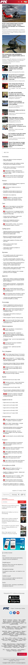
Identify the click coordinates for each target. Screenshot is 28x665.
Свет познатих (20, 632)
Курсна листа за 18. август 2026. (10, 410)
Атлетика (17, 627)
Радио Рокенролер (12, 646)
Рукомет (4, 627)
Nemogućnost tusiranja (8, 569)
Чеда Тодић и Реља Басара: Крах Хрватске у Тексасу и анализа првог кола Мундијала (13, 461)
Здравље (5, 633)
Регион (4, 180)
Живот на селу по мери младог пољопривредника (10, 244)
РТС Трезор (12, 640)
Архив (22, 647)
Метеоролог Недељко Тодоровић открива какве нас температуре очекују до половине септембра (13, 395)
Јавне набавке (21, 649)
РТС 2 (10, 638)
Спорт (3, 626)
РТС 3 (14, 638)
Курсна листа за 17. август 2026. (10, 413)
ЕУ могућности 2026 (8, 465)
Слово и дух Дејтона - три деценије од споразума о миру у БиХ (12, 329)
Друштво (5, 276)
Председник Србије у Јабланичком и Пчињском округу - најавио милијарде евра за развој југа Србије (13, 172)
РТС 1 (6, 638)
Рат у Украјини (6, 351)
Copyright (12, 659)
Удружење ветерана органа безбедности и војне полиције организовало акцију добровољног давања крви (13, 232)
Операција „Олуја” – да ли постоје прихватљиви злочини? (14, 339)
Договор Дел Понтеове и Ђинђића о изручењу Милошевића (12, 343)
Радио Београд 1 (11, 644)
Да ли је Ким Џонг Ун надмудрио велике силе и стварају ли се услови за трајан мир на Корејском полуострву (13, 212)
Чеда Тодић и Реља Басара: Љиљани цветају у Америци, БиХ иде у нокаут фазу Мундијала (12, 453)
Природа (22, 633)
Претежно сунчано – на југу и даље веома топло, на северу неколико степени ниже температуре (13, 383)
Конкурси (9, 650)
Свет (3, 203)
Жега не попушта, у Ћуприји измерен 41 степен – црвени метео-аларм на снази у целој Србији (13, 390)
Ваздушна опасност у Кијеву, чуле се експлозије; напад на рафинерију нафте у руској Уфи (12, 368)
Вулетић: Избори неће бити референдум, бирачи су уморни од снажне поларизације (13, 176)
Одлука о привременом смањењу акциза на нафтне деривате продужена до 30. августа (13, 305)
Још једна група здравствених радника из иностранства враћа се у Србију (12, 298)
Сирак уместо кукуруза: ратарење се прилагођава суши (11, 248)
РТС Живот (15, 639)
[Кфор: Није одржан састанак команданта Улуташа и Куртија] (5, 119)
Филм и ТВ (11, 633)
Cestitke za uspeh (7, 576)
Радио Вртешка (8, 647)
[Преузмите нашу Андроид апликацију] (14, 601)
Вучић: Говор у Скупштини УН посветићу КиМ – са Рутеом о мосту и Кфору (17, 126)
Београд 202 (17, 645)
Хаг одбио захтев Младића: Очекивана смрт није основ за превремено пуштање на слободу (17, 94)
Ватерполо (10, 627)
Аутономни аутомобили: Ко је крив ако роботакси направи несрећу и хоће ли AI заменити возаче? (13, 444)
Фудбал (8, 626)
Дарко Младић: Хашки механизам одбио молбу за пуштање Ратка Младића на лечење (14, 268)
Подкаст (5, 440)
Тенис (18, 626)
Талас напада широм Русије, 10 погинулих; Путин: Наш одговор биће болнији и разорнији (16, 85)
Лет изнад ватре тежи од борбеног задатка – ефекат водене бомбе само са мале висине (13, 56)
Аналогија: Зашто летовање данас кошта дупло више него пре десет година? (13, 448)
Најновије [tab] (4, 498)
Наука (17, 633)
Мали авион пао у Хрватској (9, 195)
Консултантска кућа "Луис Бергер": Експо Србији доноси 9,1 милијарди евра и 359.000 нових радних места (13, 321)
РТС (4, 649)
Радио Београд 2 (21, 644)
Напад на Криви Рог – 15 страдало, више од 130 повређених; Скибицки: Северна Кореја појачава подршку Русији (13, 359)
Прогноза (6, 494)
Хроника (5, 252)
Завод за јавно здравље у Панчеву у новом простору (13, 241)
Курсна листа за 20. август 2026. (10, 405)
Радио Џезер (16, 647)
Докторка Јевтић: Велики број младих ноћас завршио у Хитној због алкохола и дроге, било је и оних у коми (14, 290)
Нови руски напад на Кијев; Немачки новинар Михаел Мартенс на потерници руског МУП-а (13, 364)
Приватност (6, 659)
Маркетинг (13, 649)
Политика (5, 157)
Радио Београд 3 (8, 645)
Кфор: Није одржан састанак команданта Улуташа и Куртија (12, 160)
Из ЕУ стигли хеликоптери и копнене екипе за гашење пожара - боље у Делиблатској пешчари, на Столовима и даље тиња (13, 26)
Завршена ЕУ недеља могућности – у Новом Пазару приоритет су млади (12, 469)
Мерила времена (7, 326)
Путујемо (13, 632)
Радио (4, 644)
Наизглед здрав (14, 635)
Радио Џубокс (22, 646)
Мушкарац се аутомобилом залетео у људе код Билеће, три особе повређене (16, 103)
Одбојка (24, 626)
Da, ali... (4, 555)
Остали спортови (9, 628)
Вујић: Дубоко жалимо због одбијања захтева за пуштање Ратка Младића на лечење (13, 164)
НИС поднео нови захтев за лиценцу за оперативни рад (12, 314)
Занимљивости (16, 631)
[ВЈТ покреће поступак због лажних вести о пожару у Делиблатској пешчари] (5, 136)
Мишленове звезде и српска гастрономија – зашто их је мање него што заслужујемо (13, 428)
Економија (5, 302)
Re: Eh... (4, 582)
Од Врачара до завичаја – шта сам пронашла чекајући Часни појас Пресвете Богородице (12, 432)
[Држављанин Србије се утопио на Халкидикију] (5, 112)
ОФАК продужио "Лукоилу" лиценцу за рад (13, 317)
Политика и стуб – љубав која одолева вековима (12, 347)
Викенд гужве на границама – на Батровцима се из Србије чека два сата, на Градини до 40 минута (13, 285)
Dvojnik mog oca (6, 562)
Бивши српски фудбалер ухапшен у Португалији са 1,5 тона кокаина (11, 220)
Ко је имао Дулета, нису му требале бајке (14, 436)
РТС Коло (5, 640)
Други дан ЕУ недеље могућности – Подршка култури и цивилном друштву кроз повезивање (14, 484)
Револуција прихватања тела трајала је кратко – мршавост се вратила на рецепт (13, 420)
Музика (23, 631)
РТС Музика (19, 640)
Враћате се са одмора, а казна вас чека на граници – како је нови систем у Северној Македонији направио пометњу (13, 199)
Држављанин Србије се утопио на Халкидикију (12, 188)
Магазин (4, 631)
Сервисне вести (7, 400)
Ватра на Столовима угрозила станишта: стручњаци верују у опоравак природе (12, 237)
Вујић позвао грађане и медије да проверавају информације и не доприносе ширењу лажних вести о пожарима (13, 280)
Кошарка (13, 626)
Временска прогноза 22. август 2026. (11, 387)
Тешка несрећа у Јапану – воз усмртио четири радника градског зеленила (13, 224)
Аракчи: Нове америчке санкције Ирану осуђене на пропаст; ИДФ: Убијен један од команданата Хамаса (13, 207)
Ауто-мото (22, 627)
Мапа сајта (22, 654)
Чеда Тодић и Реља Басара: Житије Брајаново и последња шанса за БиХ (12, 457)
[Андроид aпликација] (14, 544)
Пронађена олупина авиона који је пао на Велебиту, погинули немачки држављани (12, 191)
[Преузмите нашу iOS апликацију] (14, 597)
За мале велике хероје (20, 634)
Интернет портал (17, 650)
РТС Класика (23, 639)
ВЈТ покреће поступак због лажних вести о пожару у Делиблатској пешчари (17, 135)
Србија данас (6, 229)
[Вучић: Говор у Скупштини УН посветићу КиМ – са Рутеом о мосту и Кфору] (5, 127)
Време (4, 377)
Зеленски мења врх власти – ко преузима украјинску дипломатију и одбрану (13, 372)
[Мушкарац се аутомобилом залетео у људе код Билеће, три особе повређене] (5, 103)
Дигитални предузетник (7, 634)
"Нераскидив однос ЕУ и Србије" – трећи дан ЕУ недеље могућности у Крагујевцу (13, 476)
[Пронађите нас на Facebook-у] (14, 612)
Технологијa (7, 632)
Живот (9, 631)
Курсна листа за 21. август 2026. (10, 402)
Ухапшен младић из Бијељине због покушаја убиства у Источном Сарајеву (13, 272)
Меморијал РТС (19, 628)
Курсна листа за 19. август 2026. (10, 407)
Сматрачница (6, 416)
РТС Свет (20, 638)
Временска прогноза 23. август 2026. (11, 379)
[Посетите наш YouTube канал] (18, 612)
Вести (4, 619)
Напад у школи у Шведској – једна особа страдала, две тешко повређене (12, 217)
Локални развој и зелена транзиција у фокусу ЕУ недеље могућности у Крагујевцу (13, 480)
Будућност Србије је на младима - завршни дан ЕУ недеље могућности (14, 473)
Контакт (8, 649)
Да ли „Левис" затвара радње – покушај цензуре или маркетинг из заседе (13, 424)
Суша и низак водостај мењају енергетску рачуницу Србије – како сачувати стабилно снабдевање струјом (13, 310)
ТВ (3, 638)
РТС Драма (8, 639)
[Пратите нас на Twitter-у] (10, 612)
